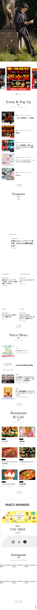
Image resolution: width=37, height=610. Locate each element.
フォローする (18, 601)
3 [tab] (16, 94)
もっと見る (18, 184)
